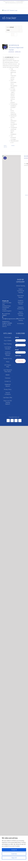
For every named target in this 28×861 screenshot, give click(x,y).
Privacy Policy (7, 605)
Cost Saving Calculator (7, 563)
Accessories (20, 323)
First (16, 558)
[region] (14, 848)
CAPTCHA (18, 571)
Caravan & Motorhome (20, 308)
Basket (8, 591)
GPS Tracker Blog (7, 581)
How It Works (7, 556)
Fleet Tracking (7, 560)
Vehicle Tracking (20, 286)
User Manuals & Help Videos (7, 586)
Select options (5, 146)
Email (17, 565)
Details (12, 145)
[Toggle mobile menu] (25, 12)
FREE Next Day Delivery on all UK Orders (14, 2)
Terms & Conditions (8, 609)
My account (7, 553)
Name (17, 553)
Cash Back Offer (7, 613)
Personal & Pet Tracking (20, 319)
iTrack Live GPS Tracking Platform (7, 618)
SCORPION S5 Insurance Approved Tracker (16, 47)
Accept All (14, 849)
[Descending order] (20, 27)
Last (16, 562)
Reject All (14, 857)
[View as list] (15, 34)
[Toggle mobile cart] (22, 12)
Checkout (7, 594)
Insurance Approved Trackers (20, 302)
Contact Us (7, 597)
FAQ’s (7, 577)
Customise (14, 853)
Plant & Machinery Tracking (20, 313)
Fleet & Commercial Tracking (20, 290)
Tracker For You (7, 574)
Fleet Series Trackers (20, 296)
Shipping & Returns (8, 601)
